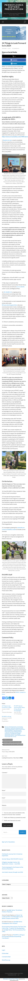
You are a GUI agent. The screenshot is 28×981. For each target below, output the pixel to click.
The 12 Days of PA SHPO (8, 750)
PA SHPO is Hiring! (6, 716)
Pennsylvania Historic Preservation (14, 7)
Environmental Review (10, 729)
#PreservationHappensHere (9, 305)
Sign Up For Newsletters (8, 842)
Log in (3, 950)
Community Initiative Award (16, 728)
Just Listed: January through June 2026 (12, 872)
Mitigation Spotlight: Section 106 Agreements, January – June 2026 (11, 863)
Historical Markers (9, 730)
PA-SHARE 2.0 (8, 292)
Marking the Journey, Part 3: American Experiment (12, 854)
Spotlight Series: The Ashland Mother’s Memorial (12, 910)
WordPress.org (6, 960)
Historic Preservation (20, 729)
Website (4, 805)
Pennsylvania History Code (11, 735)
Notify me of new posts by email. (12, 820)
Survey (14, 736)
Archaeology (20, 726)
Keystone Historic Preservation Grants (13, 731)
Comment (5, 772)
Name (4, 790)
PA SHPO (13, 734)
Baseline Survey (7, 140)
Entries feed (5, 953)
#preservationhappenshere (11, 726)
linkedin (15, 63)
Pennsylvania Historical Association (13, 744)
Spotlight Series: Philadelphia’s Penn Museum (12, 922)
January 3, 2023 (6, 48)
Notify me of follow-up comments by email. (15, 817)
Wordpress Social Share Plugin (11, 979)
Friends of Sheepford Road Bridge (12, 742)
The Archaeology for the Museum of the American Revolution (12, 868)
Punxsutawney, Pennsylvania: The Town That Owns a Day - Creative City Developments (14, 927)
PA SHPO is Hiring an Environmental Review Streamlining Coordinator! (13, 936)
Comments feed (6, 956)
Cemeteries (7, 728)
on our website (20, 286)
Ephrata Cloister (7, 739)
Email (4, 798)
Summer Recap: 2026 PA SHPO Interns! (12, 859)
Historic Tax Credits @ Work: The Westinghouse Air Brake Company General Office (12, 916)
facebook (15, 60)
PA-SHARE (17, 734)
